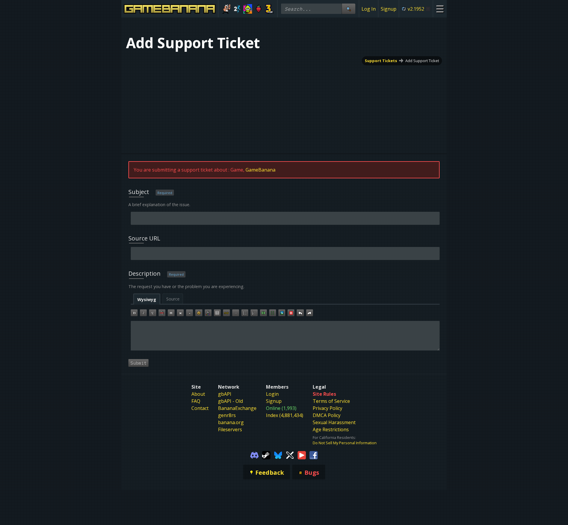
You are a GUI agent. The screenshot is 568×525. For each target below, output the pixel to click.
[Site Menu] (440, 8)
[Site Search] (348, 9)
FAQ (195, 401)
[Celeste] (258, 9)
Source (173, 299)
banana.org (231, 422)
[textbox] (285, 335)
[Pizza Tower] (226, 9)
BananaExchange (237, 408)
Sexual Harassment (334, 422)
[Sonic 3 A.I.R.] (269, 9)
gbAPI (224, 394)
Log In (369, 9)
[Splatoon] (247, 9)
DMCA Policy (327, 415)
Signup (388, 9)
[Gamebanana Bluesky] (278, 455)
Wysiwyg (146, 299)
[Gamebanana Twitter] (290, 455)
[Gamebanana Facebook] (313, 455)
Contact (200, 408)
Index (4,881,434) (284, 415)
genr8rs (227, 415)
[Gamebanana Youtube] (301, 455)
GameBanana (260, 170)
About (198, 394)
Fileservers (230, 429)
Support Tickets (381, 60)
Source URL (144, 238)
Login (272, 394)
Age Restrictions (331, 429)
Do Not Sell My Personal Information (345, 442)
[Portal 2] (237, 9)
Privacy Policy (327, 408)
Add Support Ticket (422, 60)
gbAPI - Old (230, 401)
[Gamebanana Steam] (266, 455)
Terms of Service (331, 401)
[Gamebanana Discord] (254, 455)
